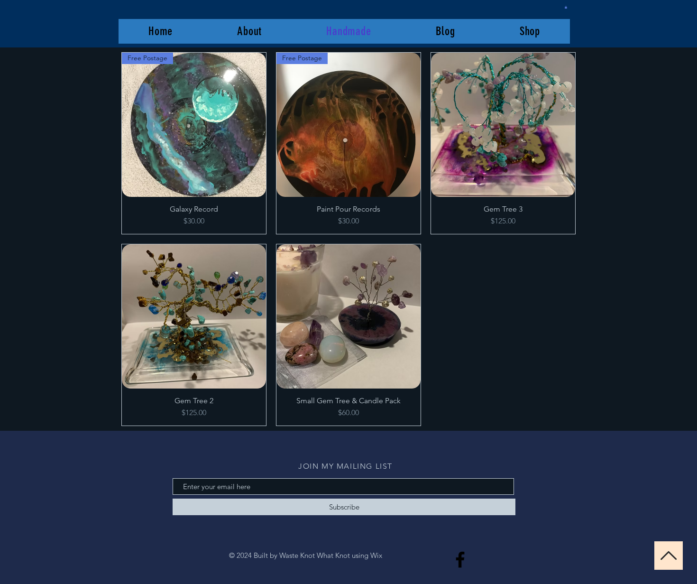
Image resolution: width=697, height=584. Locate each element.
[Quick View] (503, 125)
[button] (566, 7)
